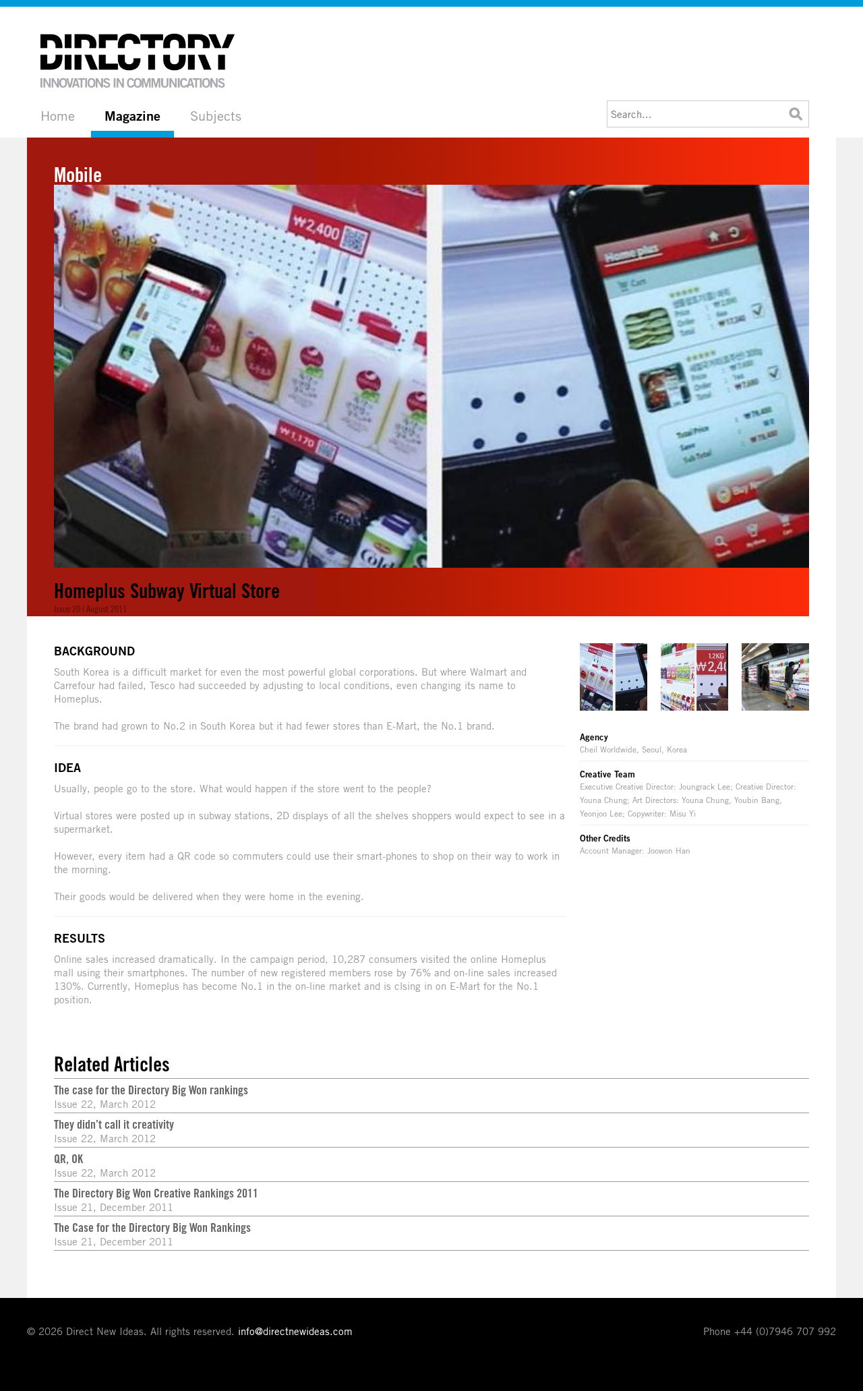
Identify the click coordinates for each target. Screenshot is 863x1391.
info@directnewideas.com (295, 1331)
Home (57, 115)
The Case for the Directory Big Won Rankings (152, 1227)
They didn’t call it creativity (114, 1124)
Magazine (132, 116)
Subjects (215, 115)
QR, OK (68, 1158)
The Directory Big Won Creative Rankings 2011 (156, 1192)
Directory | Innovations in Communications (138, 61)
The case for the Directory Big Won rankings (151, 1089)
